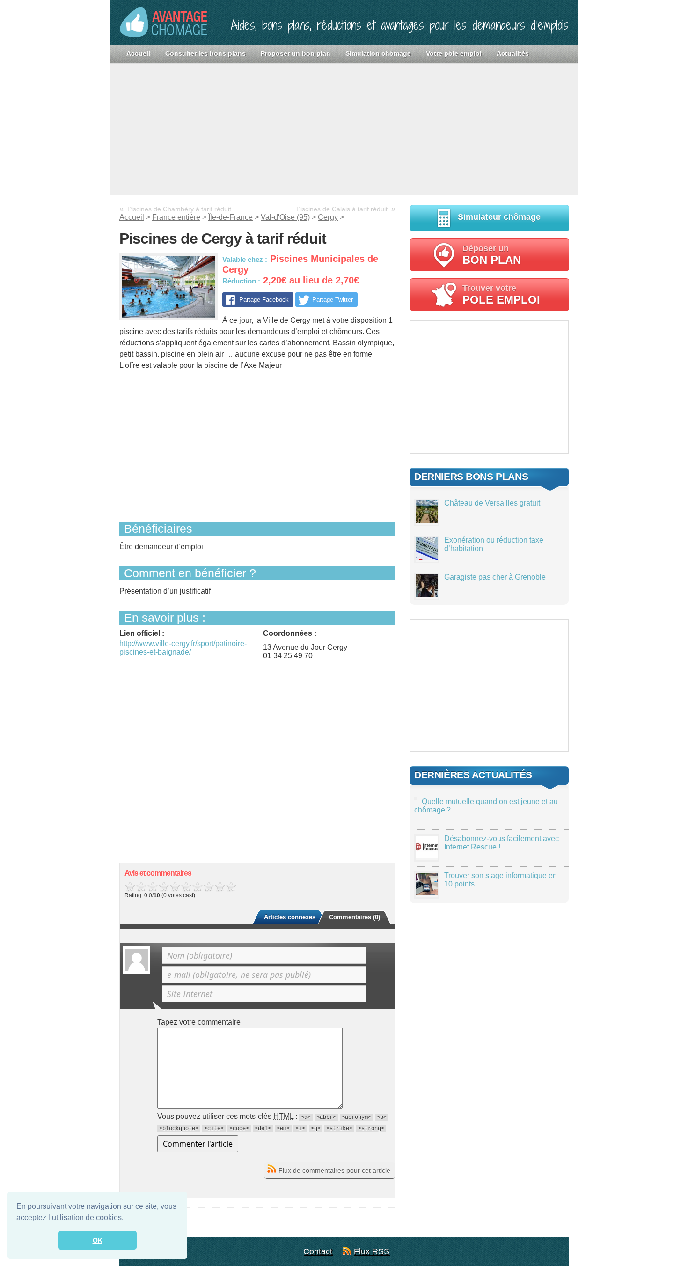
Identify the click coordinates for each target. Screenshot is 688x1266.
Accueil (138, 53)
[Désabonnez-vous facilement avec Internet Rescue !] (427, 856)
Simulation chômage (378, 53)
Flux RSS (371, 1251)
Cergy (328, 217)
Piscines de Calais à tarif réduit (342, 209)
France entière (176, 217)
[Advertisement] (344, 129)
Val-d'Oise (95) (285, 217)
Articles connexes (289, 917)
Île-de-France (230, 217)
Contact (317, 1251)
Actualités (513, 53)
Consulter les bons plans (205, 53)
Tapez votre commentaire (199, 1022)
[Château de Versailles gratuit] (427, 520)
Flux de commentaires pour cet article (334, 1170)
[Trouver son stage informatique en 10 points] (427, 893)
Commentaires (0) (354, 917)
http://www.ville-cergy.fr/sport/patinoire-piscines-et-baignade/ (183, 648)
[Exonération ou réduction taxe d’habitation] (427, 557)
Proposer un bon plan (295, 53)
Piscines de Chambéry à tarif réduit (179, 209)
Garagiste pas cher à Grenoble (495, 577)
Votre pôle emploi (454, 53)
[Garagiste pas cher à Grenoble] (427, 594)
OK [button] (97, 1240)
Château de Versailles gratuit (492, 503)
